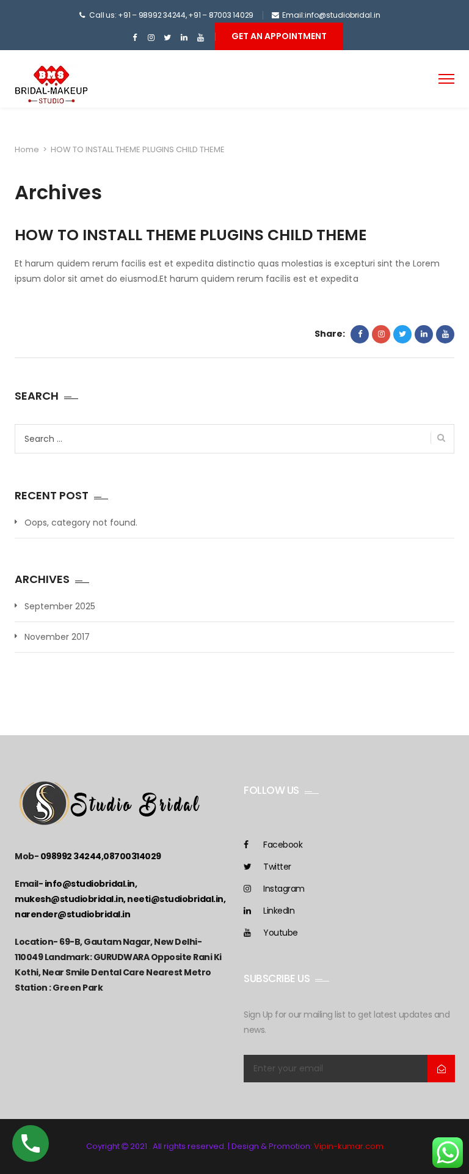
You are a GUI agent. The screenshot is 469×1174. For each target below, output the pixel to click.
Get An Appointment (279, 36)
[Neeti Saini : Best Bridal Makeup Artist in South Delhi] (52, 86)
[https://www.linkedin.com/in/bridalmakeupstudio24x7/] (184, 38)
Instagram (284, 888)
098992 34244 (70, 856)
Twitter (277, 866)
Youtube (280, 932)
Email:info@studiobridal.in (331, 15)
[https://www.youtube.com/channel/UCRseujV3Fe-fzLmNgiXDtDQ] (200, 38)
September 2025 (59, 606)
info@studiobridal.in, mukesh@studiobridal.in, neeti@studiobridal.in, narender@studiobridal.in (120, 899)
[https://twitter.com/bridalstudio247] (167, 38)
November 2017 (57, 637)
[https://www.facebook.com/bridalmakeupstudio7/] (134, 38)
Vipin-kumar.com (349, 1146)
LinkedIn (278, 910)
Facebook (282, 844)
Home (27, 149)
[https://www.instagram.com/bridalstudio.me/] (151, 38)
